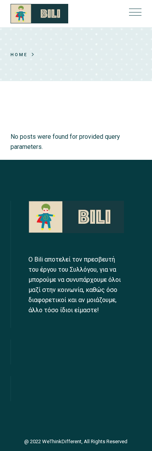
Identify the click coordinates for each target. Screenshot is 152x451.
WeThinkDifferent (61, 441)
